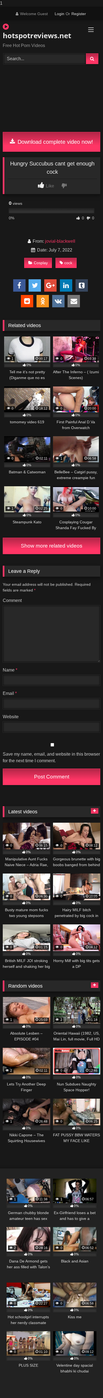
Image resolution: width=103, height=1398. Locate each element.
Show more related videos (51, 546)
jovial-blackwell (60, 241)
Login (59, 14)
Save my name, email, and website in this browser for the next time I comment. (51, 757)
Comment (12, 600)
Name (10, 670)
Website (11, 716)
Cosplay (41, 263)
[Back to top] (86, 1382)
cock (68, 263)
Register (78, 14)
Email (10, 693)
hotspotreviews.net (36, 35)
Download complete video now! (54, 142)
